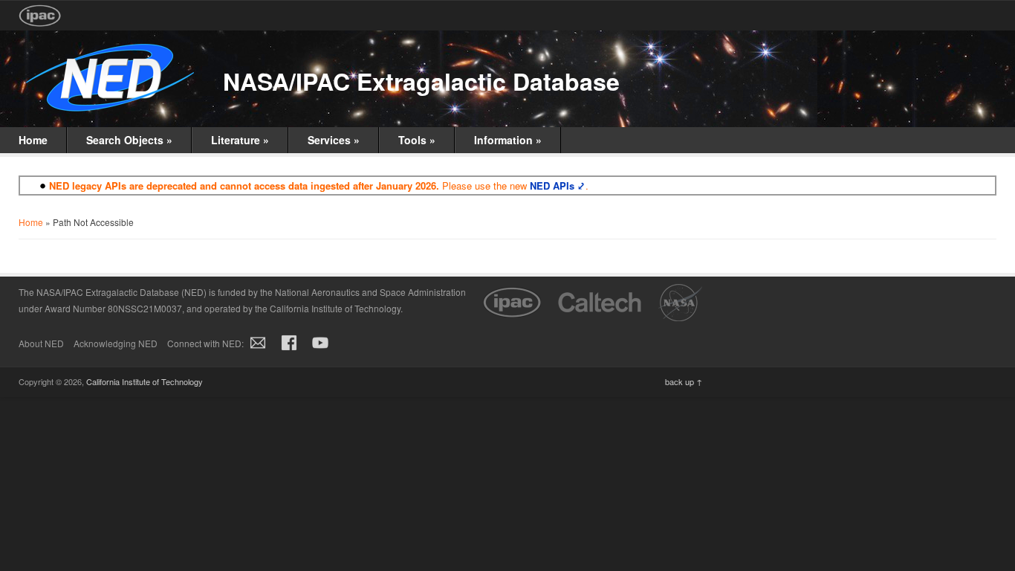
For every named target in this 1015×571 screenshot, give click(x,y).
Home (33, 139)
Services (334, 139)
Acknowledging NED (116, 343)
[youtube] (320, 350)
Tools (416, 139)
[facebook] (289, 350)
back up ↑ (683, 381)
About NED (41, 343)
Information (508, 139)
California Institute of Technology (144, 381)
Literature (240, 139)
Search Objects (129, 139)
